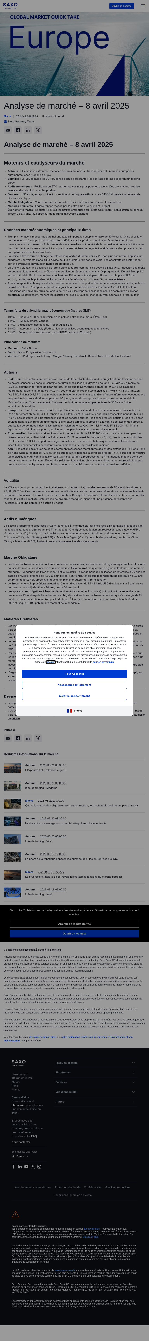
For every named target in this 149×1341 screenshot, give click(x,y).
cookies (72, 660)
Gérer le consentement (74, 697)
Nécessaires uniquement (74, 686)
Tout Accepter (74, 675)
